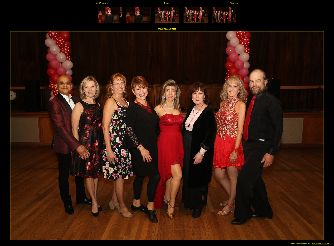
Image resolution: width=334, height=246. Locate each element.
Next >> (234, 3)
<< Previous (102, 3)
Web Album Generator (320, 243)
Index (167, 3)
